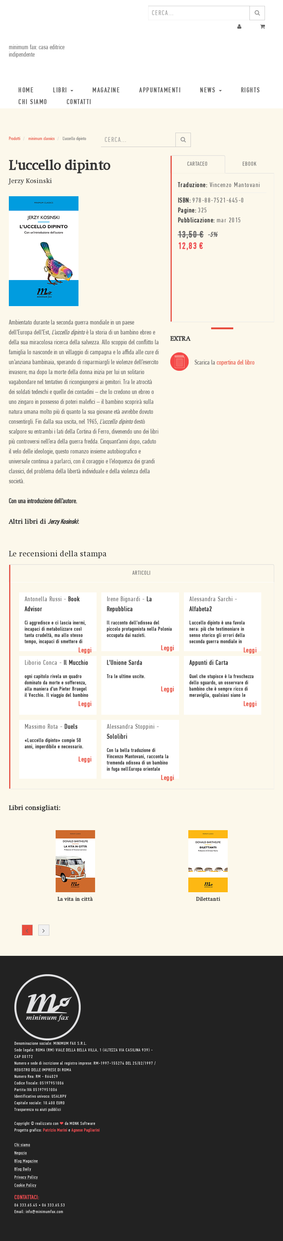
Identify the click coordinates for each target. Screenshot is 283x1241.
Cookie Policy (25, 1185)
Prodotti (14, 138)
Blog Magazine (26, 1161)
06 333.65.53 (53, 1205)
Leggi (85, 651)
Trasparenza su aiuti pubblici (37, 1110)
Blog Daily (22, 1169)
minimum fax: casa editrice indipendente (36, 51)
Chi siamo (22, 1145)
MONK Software (82, 1124)
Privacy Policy (26, 1177)
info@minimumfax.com (44, 1212)
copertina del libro (236, 363)
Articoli (141, 573)
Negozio (20, 1153)
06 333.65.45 (26, 1205)
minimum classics (41, 138)
